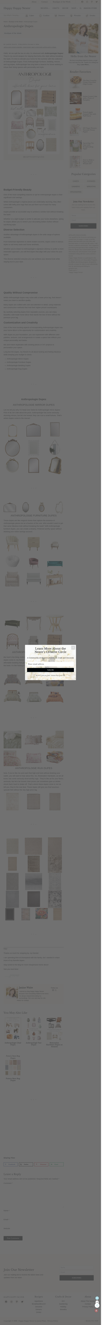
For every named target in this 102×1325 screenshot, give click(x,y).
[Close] (73, 648)
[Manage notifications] (96, 1310)
